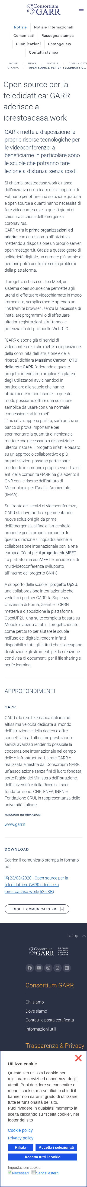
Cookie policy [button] (20, 1130)
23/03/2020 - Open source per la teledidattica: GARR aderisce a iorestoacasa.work (36, 885)
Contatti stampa (43, 52)
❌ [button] (78, 1058)
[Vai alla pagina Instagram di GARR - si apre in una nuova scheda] (48, 968)
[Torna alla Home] (43, 9)
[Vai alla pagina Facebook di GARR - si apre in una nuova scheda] (30, 968)
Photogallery (59, 44)
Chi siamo (35, 1002)
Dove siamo (36, 1011)
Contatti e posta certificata (50, 1019)
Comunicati (23, 35)
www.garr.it (15, 824)
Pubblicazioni (28, 44)
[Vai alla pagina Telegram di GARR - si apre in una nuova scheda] (57, 968)
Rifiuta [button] (20, 1147)
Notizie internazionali (53, 27)
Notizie (20, 27)
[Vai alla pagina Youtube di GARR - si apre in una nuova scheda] (39, 968)
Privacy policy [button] (20, 1138)
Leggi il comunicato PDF (34, 909)
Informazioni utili (41, 1029)
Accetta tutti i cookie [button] (42, 1157)
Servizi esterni (47, 1173)
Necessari (20, 1173)
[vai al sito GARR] (49, 953)
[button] (81, 9)
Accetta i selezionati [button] (56, 1147)
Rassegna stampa (58, 35)
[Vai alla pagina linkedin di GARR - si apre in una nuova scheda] (67, 968)
